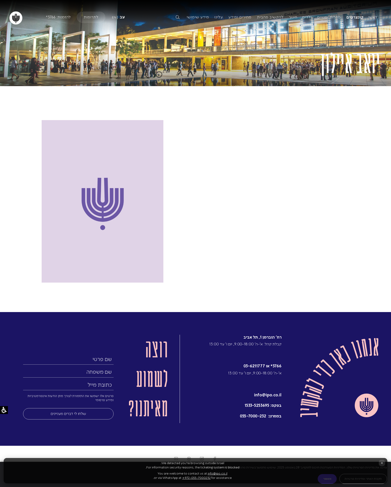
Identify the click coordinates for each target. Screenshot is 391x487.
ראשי (372, 17)
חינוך (293, 17)
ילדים (307, 17)
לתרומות (91, 17)
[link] (339, 377)
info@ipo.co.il (267, 395)
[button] (140, 17)
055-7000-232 (253, 416)
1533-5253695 (257, 405)
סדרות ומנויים (329, 17)
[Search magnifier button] (177, 17)
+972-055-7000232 (196, 478)
